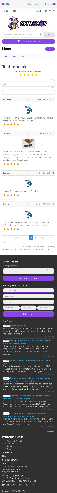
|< (4, 237)
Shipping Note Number (11, 266)
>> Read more (47, 336)
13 (51, 237)
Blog (9, 446)
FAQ (9, 448)
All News (50, 431)
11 (41, 237)
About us (11, 443)
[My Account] (41, 10)
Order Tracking (29, 278)
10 (36, 237)
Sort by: (52, 80)
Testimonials (18, 56)
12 (46, 237)
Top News (7, 321)
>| (8, 242)
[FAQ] (53, 10)
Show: (53, 88)
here (32, 485)
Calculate (29, 314)
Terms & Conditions (16, 441)
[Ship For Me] (46, 10)
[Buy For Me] (50, 10)
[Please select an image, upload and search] (41, 35)
